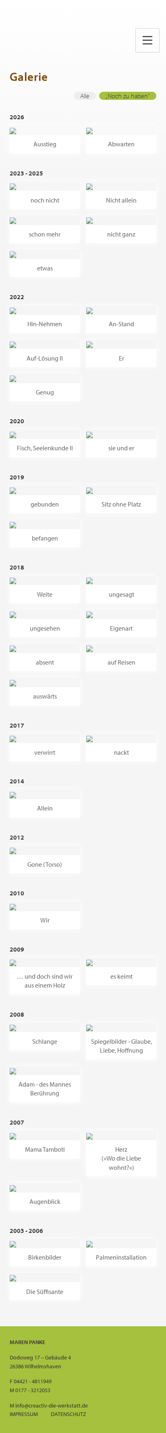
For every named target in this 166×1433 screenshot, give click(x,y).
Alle (84, 96)
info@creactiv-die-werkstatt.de (51, 1405)
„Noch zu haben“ (128, 96)
